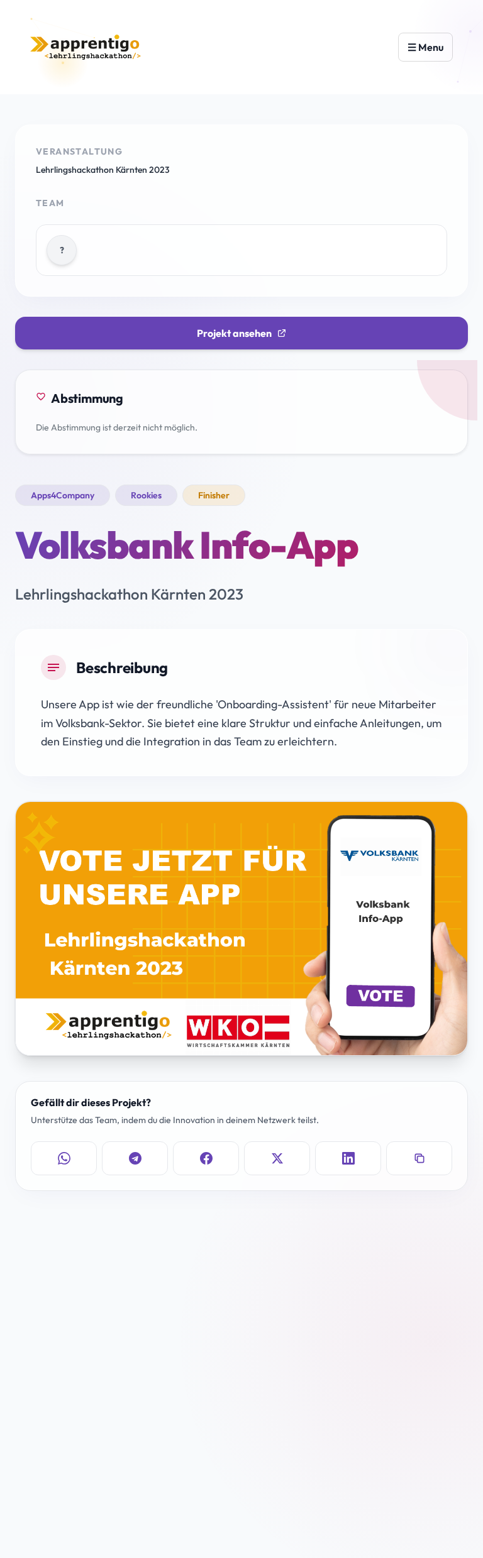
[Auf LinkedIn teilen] (348, 1158)
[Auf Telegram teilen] (135, 1158)
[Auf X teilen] (277, 1158)
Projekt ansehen (234, 333)
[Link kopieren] (419, 1158)
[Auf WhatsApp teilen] (64, 1158)
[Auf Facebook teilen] (206, 1158)
